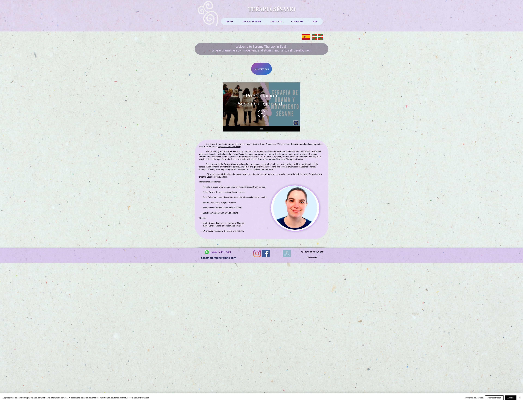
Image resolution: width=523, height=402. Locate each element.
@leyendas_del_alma (263, 169)
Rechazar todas (494, 397)
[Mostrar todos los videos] (261, 129)
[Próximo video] (294, 104)
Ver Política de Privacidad (138, 397)
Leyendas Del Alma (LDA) (229, 147)
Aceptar (510, 397)
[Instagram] (257, 253)
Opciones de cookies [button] (474, 397)
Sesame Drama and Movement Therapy (275, 159)
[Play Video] (261, 113)
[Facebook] (266, 253)
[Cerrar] (519, 397)
